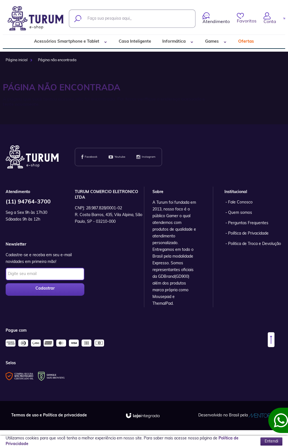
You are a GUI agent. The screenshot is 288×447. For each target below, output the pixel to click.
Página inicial (17, 60)
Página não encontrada (57, 60)
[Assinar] (45, 289)
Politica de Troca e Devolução (254, 244)
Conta (270, 22)
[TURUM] (36, 18)
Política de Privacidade (248, 233)
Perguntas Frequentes (248, 223)
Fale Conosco (240, 202)
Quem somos (240, 213)
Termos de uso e (27, 415)
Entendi (271, 441)
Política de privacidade (65, 415)
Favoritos (246, 21)
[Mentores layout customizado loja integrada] (263, 415)
